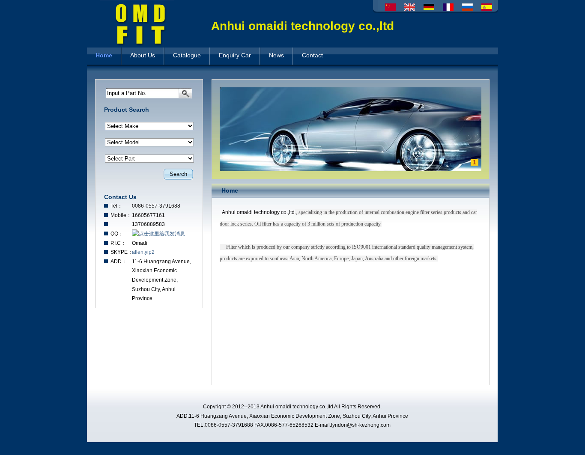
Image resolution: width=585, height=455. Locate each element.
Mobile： (120, 215)
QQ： (116, 234)
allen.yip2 (143, 252)
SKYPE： (121, 252)
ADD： (118, 262)
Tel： (116, 206)
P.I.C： (118, 243)
